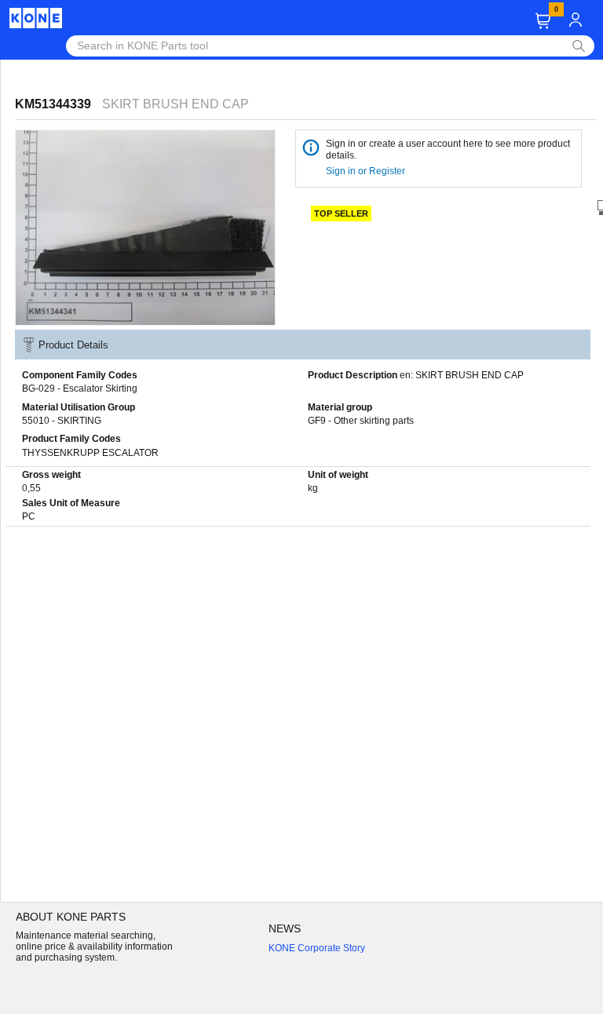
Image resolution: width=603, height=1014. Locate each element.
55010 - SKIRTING (61, 420)
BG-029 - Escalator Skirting (79, 388)
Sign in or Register (366, 171)
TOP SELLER (341, 213)
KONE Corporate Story (317, 948)
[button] (542, 21)
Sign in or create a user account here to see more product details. (448, 149)
